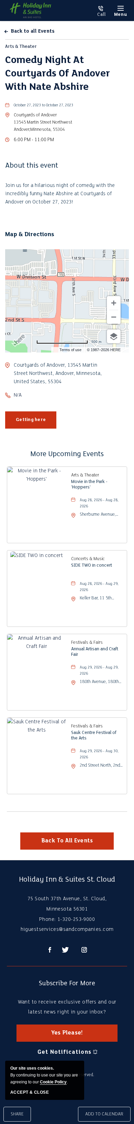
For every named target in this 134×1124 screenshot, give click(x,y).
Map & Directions (29, 234)
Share (17, 1114)
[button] (43, 122)
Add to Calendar (104, 1114)
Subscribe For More (67, 983)
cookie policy (53, 1082)
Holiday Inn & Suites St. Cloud (67, 880)
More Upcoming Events (67, 454)
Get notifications (64, 1052)
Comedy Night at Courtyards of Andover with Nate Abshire (57, 74)
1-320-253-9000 (101, 11)
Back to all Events (33, 31)
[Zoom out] (114, 317)
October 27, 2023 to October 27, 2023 (43, 105)
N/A (18, 395)
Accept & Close (29, 1092)
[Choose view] (114, 336)
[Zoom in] (114, 303)
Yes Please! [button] (72, 1036)
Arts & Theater (21, 46)
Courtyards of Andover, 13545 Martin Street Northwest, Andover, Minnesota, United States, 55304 (58, 374)
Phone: (47, 919)
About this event (31, 166)
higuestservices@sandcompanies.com (67, 929)
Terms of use (70, 350)
